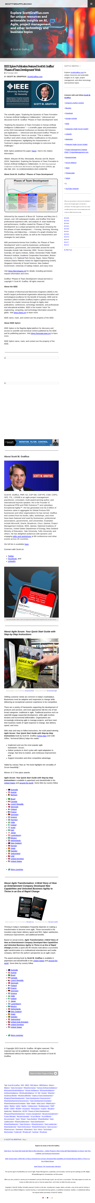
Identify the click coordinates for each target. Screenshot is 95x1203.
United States (9, 783)
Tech (35, 1129)
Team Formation (16, 1088)
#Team (23, 1119)
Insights (43, 1108)
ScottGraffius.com (35, 77)
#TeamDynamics (38, 1124)
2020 (67, 234)
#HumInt (51, 1093)
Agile (28, 1103)
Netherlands (16, 840)
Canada (14, 801)
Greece (14, 817)
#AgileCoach (50, 1103)
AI (36, 1093)
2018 (67, 239)
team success (52, 1127)
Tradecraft (17, 1132)
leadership (8, 1111)
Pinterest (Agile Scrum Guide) (76, 144)
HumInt (44, 1093)
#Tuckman (43, 1132)
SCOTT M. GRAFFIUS (13, 1139)
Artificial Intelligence (11, 1093)
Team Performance (24, 1127)
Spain (13, 848)
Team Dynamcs (25, 1124)
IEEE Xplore (34, 1085)
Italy (12, 830)
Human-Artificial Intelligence (47, 1088)
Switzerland (15, 853)
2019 (67, 237)
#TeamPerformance (39, 1127)
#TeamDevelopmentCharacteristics (16, 1101)
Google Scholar (71, 118)
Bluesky (68, 108)
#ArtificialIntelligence (26, 1093)
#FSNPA (18, 1108)
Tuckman (35, 1132)
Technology (47, 1129)
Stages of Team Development (42, 1096)
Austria (13, 792)
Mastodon (69, 139)
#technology (8, 1132)
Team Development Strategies (40, 1101)
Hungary (14, 820)
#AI (39, 1093)
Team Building (32, 1119)
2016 (67, 245)
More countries (17, 869)
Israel (13, 827)
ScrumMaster (46, 1116)
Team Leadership (50, 1124)
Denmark (14, 807)
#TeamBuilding (43, 1119)
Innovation (26, 1108)
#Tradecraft (27, 1132)
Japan (13, 833)
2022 (67, 229)
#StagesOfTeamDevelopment (14, 1098)
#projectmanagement (50, 1114)
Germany (14, 814)
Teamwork (19, 1129)
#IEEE (27, 1085)
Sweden (14, 851)
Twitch (67, 178)
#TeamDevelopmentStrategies (14, 1103)
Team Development (37, 1121)
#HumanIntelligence (47, 1090)
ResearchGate (70, 157)
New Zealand (16, 843)
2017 (67, 242)
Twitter (11, 556)
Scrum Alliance (70, 163)
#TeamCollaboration (22, 1121)
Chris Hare (42, 736)
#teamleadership (10, 1127)
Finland (14, 809)
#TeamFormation (30, 1088)
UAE (12, 856)
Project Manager (10, 1116)
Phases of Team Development (38, 1111)
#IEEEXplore (43, 1085)
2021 (67, 231)
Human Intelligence (32, 1090)
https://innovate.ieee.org (41, 333)
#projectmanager (23, 1116)
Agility (18, 1106)
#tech (40, 1129)
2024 (67, 223)
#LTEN (25, 1111)
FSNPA (12, 1108)
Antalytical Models (10, 1096)
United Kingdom (17, 859)
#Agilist (12, 1106)
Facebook (12, 559)
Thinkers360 (70, 173)
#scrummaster (9, 1119)
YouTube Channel (72, 189)
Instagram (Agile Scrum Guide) (76, 129)
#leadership (17, 1111)
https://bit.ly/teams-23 (17, 271)
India (13, 822)
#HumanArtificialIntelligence (14, 1090)
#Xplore (7, 1088)
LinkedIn (11, 561)
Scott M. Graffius (14, 1085)
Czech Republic (17, 804)
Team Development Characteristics (38, 1098)
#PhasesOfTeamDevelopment (14, 1114)
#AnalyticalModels (24, 1096)
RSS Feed (69, 250)
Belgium (14, 795)
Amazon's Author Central (74, 103)
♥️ (47, 1198)
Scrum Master (35, 1116)
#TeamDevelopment (11, 1124)
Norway (14, 846)
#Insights (51, 1108)
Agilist (6, 1106)
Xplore (51, 1085)
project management (33, 1114)
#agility (24, 1106)
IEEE (22, 1085)
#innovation (35, 1108)
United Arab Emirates (19, 1022)
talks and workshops (22, 536)
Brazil (13, 799)
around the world (26, 783)
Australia (14, 790)
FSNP (52, 1106)
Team (18, 1119)
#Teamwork (28, 1129)
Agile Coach (41, 1103)
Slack (67, 168)
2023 (67, 226)
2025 (67, 221)
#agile (33, 1103)
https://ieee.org (20, 313)
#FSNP (6, 1108)
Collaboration (32, 1106)
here (34, 151)
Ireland (13, 825)
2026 (67, 218)
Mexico (14, 838)
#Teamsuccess (9, 1129)
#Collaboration (44, 1106)
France (14, 812)
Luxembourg (16, 835)
